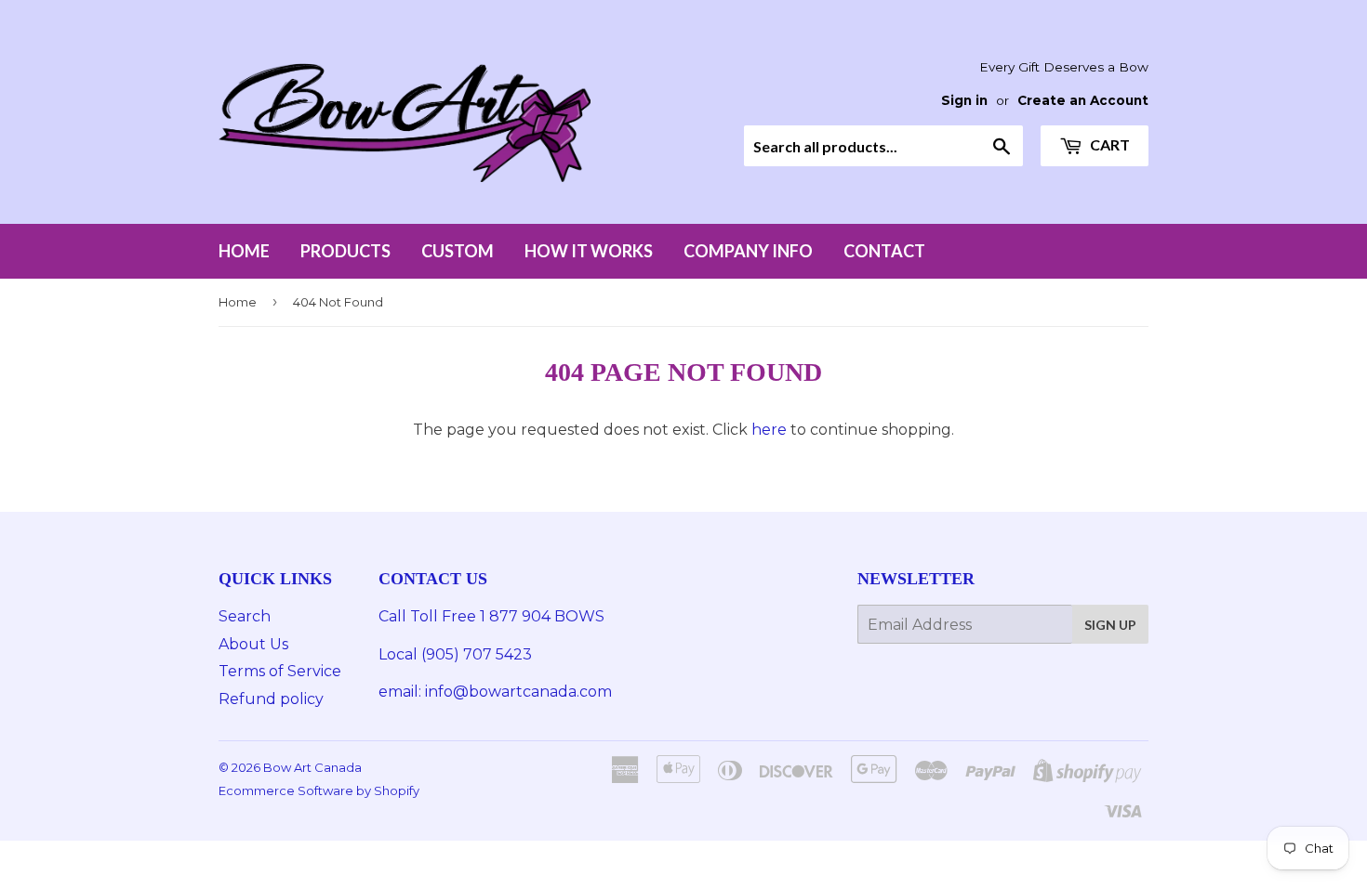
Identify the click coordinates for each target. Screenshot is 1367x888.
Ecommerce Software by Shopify (319, 790)
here (769, 429)
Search (245, 616)
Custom (457, 251)
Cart (1108, 144)
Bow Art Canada (312, 767)
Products (345, 251)
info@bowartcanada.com (520, 691)
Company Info (748, 251)
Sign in (964, 100)
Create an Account (1082, 100)
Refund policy (271, 699)
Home (244, 251)
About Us (253, 644)
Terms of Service (280, 671)
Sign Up (1110, 625)
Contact (884, 251)
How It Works (588, 251)
